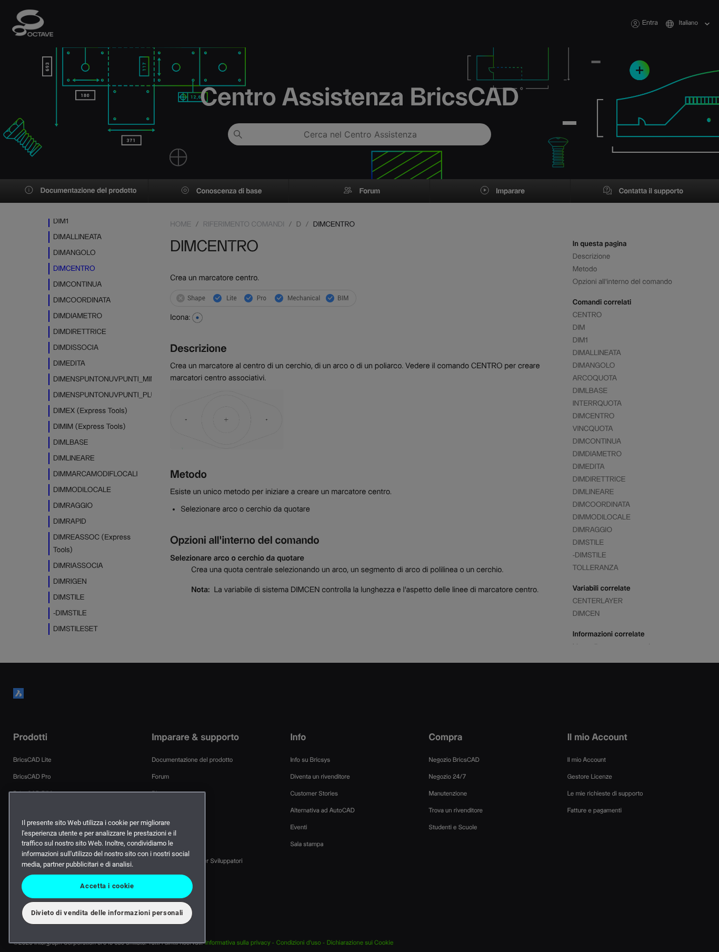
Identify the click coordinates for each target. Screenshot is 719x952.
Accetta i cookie (107, 886)
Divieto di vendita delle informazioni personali (107, 913)
